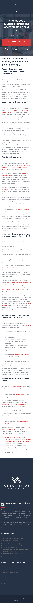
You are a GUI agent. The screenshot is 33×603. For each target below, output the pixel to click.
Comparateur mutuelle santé (8, 551)
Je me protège (5, 567)
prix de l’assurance (17, 387)
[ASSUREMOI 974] (16, 5)
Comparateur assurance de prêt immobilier (12, 553)
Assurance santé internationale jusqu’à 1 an (12, 545)
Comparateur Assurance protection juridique (12, 544)
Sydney (16, 600)
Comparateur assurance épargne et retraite (12, 538)
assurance (28, 325)
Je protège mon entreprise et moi (9, 572)
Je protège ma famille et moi (8, 569)
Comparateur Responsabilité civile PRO (11, 542)
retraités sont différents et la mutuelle (15, 268)
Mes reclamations (5, 582)
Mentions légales (5, 527)
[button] (16, 42)
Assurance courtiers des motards (9, 557)
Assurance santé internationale (9, 547)
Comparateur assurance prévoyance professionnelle (14, 549)
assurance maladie (20, 394)
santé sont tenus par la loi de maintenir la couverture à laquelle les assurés (16, 167)
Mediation (3, 583)
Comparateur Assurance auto (8, 555)
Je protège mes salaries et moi (9, 570)
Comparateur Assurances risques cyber (11, 540)
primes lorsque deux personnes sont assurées (15, 404)
